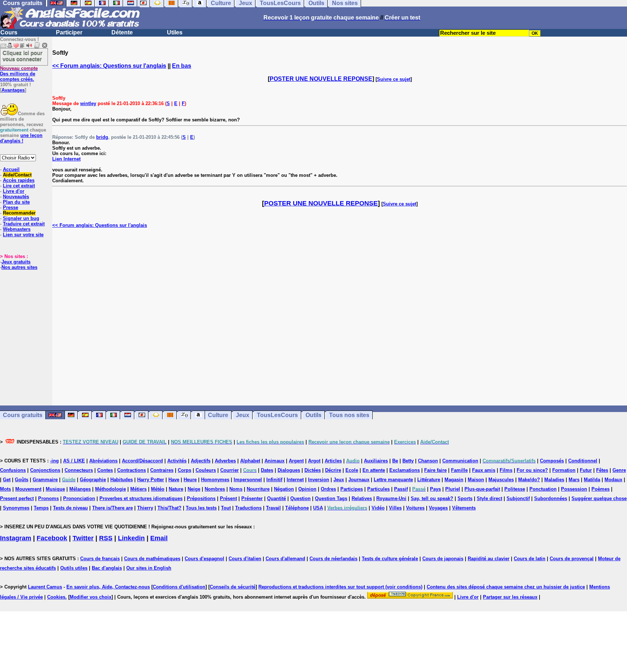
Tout (226, 508)
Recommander (19, 213)
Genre (619, 470)
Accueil (11, 169)
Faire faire (435, 470)
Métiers (138, 489)
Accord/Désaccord (142, 460)
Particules (378, 489)
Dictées (312, 470)
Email (159, 538)
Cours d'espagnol (204, 558)
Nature (176, 489)
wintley (88, 103)
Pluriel (452, 489)
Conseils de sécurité (232, 587)
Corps (184, 470)
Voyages (438, 508)
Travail (273, 508)
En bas (181, 66)
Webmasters (16, 229)
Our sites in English (148, 568)
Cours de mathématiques (152, 558)
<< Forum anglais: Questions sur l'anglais (109, 66)
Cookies (56, 597)
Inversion (318, 479)
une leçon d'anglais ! (21, 138)
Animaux (274, 460)
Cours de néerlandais (333, 558)
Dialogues (289, 470)
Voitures (415, 508)
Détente (122, 32)
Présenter (252, 498)
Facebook (52, 538)
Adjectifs (200, 460)
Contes (105, 470)
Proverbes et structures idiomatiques (141, 498)
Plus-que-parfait (482, 489)
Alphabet (250, 460)
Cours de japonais (442, 558)
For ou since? (532, 470)
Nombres (215, 489)
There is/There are (112, 508)
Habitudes (121, 479)
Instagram (15, 538)
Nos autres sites (19, 267)
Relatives (362, 498)
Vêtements (464, 508)
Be (395, 460)
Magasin (453, 479)
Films (506, 470)
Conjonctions (45, 470)
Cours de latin (529, 558)
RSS (105, 538)
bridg (102, 137)
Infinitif (274, 479)
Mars (574, 479)
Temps (41, 508)
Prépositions (201, 498)
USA (318, 508)
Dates (267, 470)
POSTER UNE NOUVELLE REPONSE (321, 79)
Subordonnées (550, 498)
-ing (54, 460)
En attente (373, 470)
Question (300, 498)
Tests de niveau (70, 508)
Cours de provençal (572, 558)
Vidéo (378, 508)
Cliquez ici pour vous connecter (22, 56)
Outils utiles (73, 568)
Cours (8, 32)
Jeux (242, 415)
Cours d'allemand (285, 558)
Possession (574, 489)
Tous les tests (201, 508)
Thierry (145, 508)
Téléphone (297, 508)
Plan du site (16, 202)
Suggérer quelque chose (599, 498)
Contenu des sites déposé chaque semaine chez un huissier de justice (506, 587)
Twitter (83, 538)
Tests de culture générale (390, 558)
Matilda (592, 479)
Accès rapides (18, 180)
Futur (586, 470)
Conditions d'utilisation (179, 587)
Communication (460, 460)
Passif (401, 489)
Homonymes (215, 479)
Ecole (351, 470)
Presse (10, 207)
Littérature (428, 479)
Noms (235, 489)
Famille (459, 470)
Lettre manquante (393, 479)
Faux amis (483, 470)
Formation (563, 470)
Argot (314, 460)
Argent (296, 460)
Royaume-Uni (391, 498)
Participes (351, 489)
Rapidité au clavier (488, 558)
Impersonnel (248, 479)
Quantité (276, 498)
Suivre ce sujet (393, 79)
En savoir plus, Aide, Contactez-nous (108, 587)
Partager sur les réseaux (510, 597)
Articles (333, 460)
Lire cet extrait (19, 185)
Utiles (175, 32)
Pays (435, 489)
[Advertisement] (339, 316)
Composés (552, 460)
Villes (395, 508)
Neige (194, 489)
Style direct (489, 498)
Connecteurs (79, 470)
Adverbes (225, 460)
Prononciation (79, 498)
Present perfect (17, 498)
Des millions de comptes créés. (19, 74)
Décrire (333, 470)
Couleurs (206, 470)
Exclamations (404, 470)
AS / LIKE (74, 460)
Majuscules (501, 479)
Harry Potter (150, 479)
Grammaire (45, 479)
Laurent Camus (45, 587)
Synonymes (16, 508)
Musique (55, 489)
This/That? (169, 508)
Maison (476, 479)
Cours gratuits (22, 415)
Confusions (13, 470)
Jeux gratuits (15, 262)
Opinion (307, 489)
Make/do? (529, 479)
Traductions (248, 508)
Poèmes (600, 489)
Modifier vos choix (90, 597)
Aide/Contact (17, 175)
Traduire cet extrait (24, 223)
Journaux (358, 479)
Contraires (161, 470)
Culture (218, 415)
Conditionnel (582, 460)
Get (7, 479)
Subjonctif (518, 498)
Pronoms (48, 498)
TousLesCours (277, 415)
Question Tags (331, 498)
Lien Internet (66, 159)
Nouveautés (16, 196)
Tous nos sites (349, 415)
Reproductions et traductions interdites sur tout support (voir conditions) (340, 587)
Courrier (229, 470)
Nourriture (258, 489)
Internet (295, 479)
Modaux (613, 479)
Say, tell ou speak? (432, 498)
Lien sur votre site (23, 234)
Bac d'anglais (107, 568)
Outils (313, 415)
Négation (284, 489)
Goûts (21, 479)
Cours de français (100, 558)
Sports (465, 498)
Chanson (428, 460)
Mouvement (28, 489)
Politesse (514, 489)
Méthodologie (110, 489)
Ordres (328, 489)
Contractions (131, 470)
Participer (69, 32)
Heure (190, 479)
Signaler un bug (21, 218)
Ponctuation (543, 489)
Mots (5, 489)
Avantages (13, 90)
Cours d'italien (245, 558)
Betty (408, 460)
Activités (177, 460)
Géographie (93, 479)
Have (173, 479)
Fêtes (602, 470)
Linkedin (131, 538)
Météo (157, 489)
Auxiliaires (376, 460)
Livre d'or (13, 191)
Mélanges (80, 489)
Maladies (554, 479)
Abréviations (103, 460)
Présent (228, 498)
